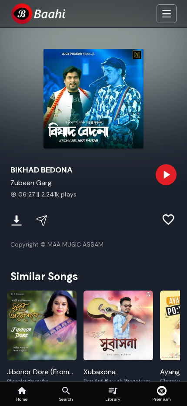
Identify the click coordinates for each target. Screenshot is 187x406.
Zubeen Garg (31, 182)
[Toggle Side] (167, 14)
